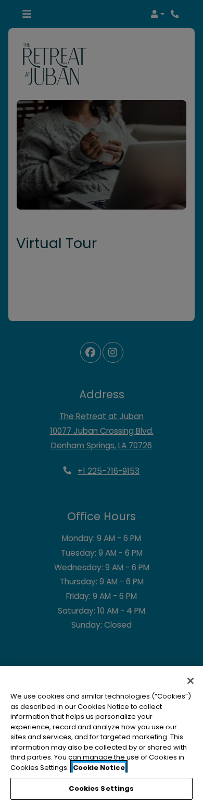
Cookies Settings (101, 788)
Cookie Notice (99, 768)
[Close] (190, 680)
